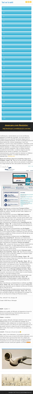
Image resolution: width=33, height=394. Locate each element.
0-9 (4, 118)
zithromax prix (11, 156)
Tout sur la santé (7, 2)
